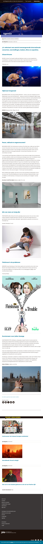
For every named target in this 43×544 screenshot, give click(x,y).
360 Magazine (5, 41)
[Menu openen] (40, 2)
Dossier (3, 514)
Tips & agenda (28, 1)
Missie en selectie (5, 502)
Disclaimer (4, 522)
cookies (11, 542)
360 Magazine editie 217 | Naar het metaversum (13, 1)
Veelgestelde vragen (6, 504)
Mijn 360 (3, 507)
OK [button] (40, 542)
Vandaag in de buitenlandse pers (9, 511)
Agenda (3, 518)
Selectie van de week (6, 513)
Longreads (4, 516)
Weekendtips (37, 1)
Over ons (4, 499)
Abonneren (4, 505)
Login (3, 525)
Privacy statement (6, 523)
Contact (3, 500)
